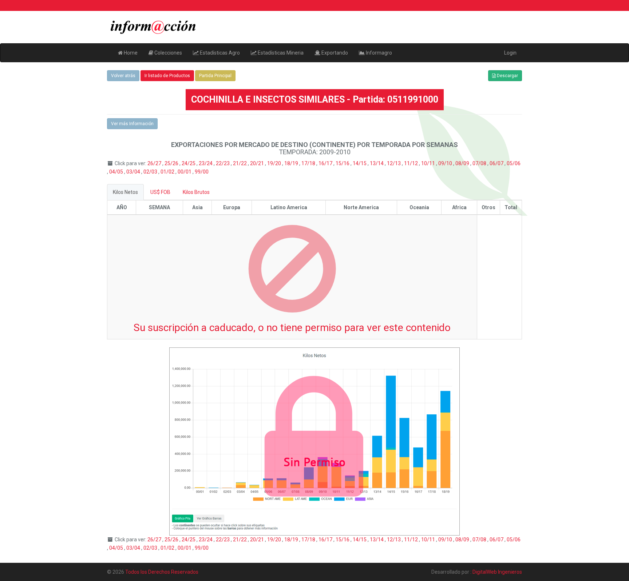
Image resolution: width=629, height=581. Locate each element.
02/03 (150, 172)
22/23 (223, 163)
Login (510, 53)
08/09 (462, 163)
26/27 (154, 163)
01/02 (168, 172)
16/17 (326, 163)
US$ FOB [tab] (160, 192)
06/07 (497, 163)
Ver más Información (132, 123)
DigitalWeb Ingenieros (497, 572)
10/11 (428, 163)
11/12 (411, 163)
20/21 (257, 163)
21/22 (240, 163)
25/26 (172, 163)
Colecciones (167, 53)
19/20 (274, 163)
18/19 (291, 163)
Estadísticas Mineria (280, 53)
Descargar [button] (507, 75)
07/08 (479, 163)
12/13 (394, 163)
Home (130, 53)
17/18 (308, 163)
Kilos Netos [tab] (125, 192)
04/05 (116, 172)
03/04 (133, 172)
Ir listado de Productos (167, 75)
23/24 (206, 163)
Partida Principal (215, 75)
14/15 (360, 163)
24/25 (189, 163)
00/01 (185, 172)
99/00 (202, 172)
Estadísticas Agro (219, 53)
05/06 (514, 163)
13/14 (377, 163)
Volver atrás (123, 75)
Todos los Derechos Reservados (161, 572)
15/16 (343, 163)
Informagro (378, 53)
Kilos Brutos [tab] (196, 192)
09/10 (445, 163)
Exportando (334, 53)
